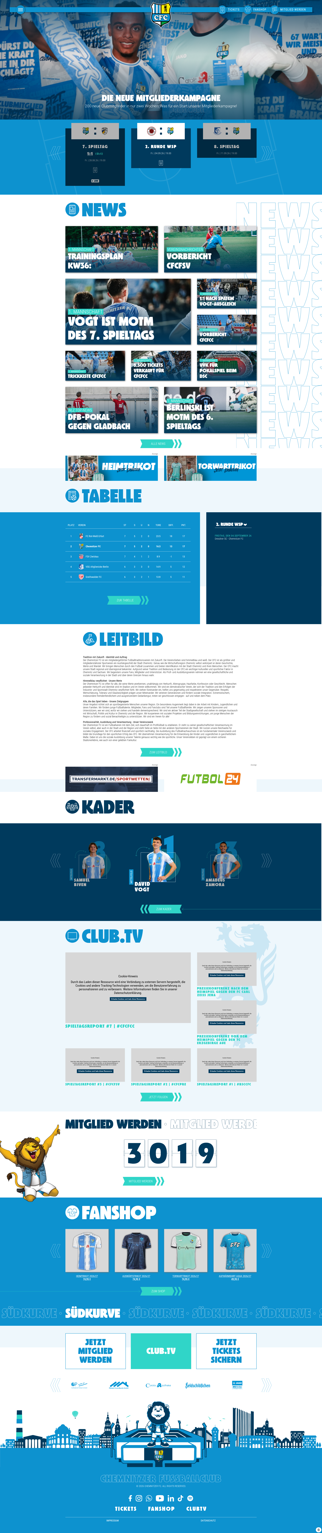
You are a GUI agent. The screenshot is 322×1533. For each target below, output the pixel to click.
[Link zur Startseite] (161, 27)
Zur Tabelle (125, 600)
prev (55, 153)
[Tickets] (95, 171)
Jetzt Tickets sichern (226, 1351)
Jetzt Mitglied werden (95, 1351)
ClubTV (196, 1509)
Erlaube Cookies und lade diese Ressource (128, 999)
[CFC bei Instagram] (139, 1498)
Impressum (112, 1520)
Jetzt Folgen (158, 1097)
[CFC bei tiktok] (180, 1498)
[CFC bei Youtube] (160, 1498)
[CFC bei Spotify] (190, 1498)
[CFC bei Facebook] (130, 1498)
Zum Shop (158, 1291)
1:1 (90, 154)
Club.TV (161, 1351)
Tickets (126, 1509)
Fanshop (161, 1509)
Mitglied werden (141, 1181)
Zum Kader (163, 909)
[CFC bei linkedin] (171, 1498)
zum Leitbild (158, 752)
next (266, 153)
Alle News (158, 444)
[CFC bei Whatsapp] (149, 1498)
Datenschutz (208, 1520)
